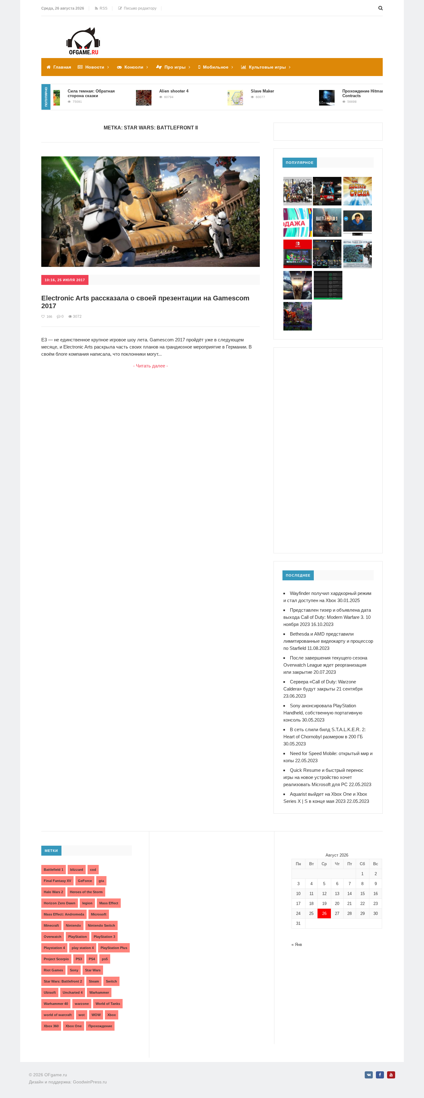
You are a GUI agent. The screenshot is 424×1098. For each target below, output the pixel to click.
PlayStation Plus (114, 948)
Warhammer (99, 992)
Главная (62, 67)
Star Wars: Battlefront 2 (63, 981)
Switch (111, 981)
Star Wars (93, 970)
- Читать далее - (150, 365)
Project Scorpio (56, 959)
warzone (82, 1004)
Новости (94, 67)
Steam (94, 981)
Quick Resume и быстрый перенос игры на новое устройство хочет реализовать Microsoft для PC (323, 777)
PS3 (79, 959)
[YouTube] (391, 1074)
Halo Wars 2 (53, 892)
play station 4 (83, 948)
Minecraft (51, 925)
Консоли (133, 67)
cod (93, 869)
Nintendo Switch (101, 925)
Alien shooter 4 (159, 91)
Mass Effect (108, 903)
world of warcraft (58, 1015)
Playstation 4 (54, 948)
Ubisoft (50, 992)
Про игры (175, 67)
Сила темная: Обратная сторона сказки (76, 93)
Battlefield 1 (53, 869)
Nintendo (73, 925)
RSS (102, 8)
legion (87, 903)
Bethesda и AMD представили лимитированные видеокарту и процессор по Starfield (328, 641)
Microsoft (98, 914)
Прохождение (100, 1026)
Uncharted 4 (73, 992)
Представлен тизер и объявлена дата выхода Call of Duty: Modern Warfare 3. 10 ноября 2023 (327, 617)
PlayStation (77, 936)
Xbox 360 (51, 1026)
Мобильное (215, 67)
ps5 (105, 959)
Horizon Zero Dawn (59, 903)
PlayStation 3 (104, 936)
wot (82, 1015)
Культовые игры (267, 67)
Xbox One (73, 1026)
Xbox (111, 1015)
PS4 (92, 959)
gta (101, 881)
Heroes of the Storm (86, 892)
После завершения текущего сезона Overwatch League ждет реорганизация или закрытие (325, 665)
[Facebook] (380, 1074)
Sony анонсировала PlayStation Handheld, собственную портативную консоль (322, 712)
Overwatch (52, 936)
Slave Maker (247, 91)
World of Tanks (108, 1004)
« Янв (296, 944)
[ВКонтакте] (369, 1074)
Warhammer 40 (56, 1004)
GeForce (85, 881)
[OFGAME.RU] (83, 31)
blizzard (76, 869)
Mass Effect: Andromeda (64, 914)
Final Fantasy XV (57, 881)
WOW (96, 1015)
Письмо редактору (139, 8)
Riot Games (53, 970)
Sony (74, 970)
